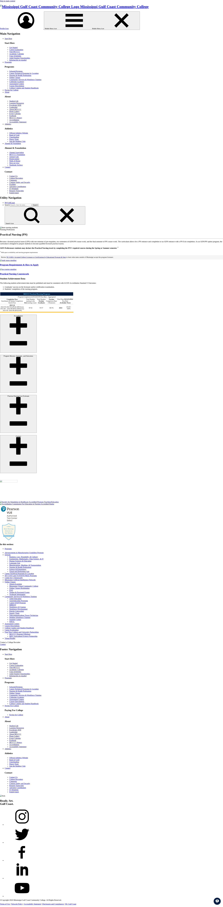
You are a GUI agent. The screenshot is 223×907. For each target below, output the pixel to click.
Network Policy (17, 904)
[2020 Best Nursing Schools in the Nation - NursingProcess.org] (8, 540)
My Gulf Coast (70, 904)
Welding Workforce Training (19, 617)
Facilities (12, 184)
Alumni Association (16, 153)
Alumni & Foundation (13, 143)
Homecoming (14, 159)
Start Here (8, 39)
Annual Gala (14, 157)
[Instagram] (22, 825)
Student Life (13, 101)
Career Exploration (16, 50)
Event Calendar (15, 114)
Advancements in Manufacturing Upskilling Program (24, 553)
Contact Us (13, 176)
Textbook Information (17, 594)
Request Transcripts (16, 191)
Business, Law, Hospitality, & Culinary (23, 557)
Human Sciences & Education (20, 561)
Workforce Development (18, 609)
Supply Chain (14, 613)
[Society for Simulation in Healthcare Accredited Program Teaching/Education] (29, 502)
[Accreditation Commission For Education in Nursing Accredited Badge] (27, 504)
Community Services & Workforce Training (25, 80)
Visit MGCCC (14, 52)
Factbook (12, 116)
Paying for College (11, 90)
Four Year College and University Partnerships (22, 632)
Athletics (8, 124)
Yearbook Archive (16, 165)
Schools (7, 555)
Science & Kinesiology (17, 569)
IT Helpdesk (13, 189)
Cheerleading (14, 137)
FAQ (11, 590)
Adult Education (15, 599)
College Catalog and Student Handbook (24, 88)
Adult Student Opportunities (19, 58)
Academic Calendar (16, 54)
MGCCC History (15, 118)
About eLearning (15, 584)
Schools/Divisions (16, 71)
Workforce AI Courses (17, 607)
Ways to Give (14, 163)
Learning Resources (16, 103)
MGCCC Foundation (17, 155)
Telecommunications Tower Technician (23, 615)
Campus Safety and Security (19, 182)
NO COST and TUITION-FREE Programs (21, 576)
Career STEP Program (17, 603)
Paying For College (12, 706)
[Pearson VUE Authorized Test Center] (10, 522)
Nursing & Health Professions (20, 75)
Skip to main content (7, 1)
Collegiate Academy (16, 82)
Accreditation (14, 120)
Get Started (13, 48)
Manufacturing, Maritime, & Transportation (25, 565)
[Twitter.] (22, 842)
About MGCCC (15, 109)
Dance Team (14, 139)
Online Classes (14, 77)
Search (7, 205)
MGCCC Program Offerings (19, 634)
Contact (7, 167)
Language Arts (14, 563)
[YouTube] (22, 896)
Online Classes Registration (19, 588)
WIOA (11, 622)
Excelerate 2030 (15, 105)
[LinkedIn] (22, 878)
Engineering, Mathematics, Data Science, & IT (26, 559)
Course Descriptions (16, 86)
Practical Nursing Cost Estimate (18, 396)
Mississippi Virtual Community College (23, 586)
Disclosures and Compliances (53, 904)
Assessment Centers (16, 84)
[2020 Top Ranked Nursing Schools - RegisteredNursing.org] (8, 482)
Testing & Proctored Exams (19, 592)
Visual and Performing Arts (19, 571)
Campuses (13, 180)
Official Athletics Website (18, 133)
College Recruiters (16, 178)
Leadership (13, 107)
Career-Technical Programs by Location (24, 73)
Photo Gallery (14, 112)
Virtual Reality (10, 638)
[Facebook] (22, 860)
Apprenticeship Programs (18, 601)
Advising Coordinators (17, 187)
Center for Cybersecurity (14, 578)
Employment (14, 193)
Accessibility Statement (17, 122)
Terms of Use (5, 904)
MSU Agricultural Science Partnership (23, 636)
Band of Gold (14, 135)
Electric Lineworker (16, 611)
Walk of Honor (14, 161)
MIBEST (12, 605)
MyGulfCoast (10, 203)
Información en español (17, 60)
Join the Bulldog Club (17, 141)
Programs (8, 62)
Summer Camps (15, 620)
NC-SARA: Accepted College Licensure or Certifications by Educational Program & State (36, 257)
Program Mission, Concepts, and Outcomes (18, 356)
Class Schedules (15, 56)
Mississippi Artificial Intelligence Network (20, 580)
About (7, 92)
